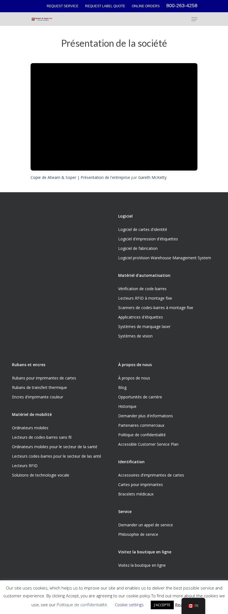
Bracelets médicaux (135, 494)
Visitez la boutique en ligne (142, 565)
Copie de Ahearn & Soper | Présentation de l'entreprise (80, 177)
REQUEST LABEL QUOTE (105, 6)
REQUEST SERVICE (62, 6)
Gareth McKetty (152, 177)
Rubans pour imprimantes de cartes (44, 378)
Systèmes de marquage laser (144, 326)
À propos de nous (134, 378)
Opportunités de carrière (140, 397)
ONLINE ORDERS (146, 6)
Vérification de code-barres (142, 288)
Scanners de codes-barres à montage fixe (155, 307)
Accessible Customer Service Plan (148, 444)
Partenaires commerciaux (141, 425)
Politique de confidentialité (142, 434)
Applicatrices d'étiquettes (140, 317)
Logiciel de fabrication (138, 248)
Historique (127, 406)
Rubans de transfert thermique (39, 387)
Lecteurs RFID (25, 465)
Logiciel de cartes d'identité (142, 229)
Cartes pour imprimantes (140, 484)
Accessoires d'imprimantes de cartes (151, 475)
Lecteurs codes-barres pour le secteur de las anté (56, 456)
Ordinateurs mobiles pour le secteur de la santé (54, 446)
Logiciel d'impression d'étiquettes (148, 238)
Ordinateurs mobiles (30, 427)
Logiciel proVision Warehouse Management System (164, 257)
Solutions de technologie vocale (40, 475)
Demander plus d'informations (145, 415)
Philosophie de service (138, 534)
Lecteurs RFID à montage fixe (145, 298)
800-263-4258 (181, 5)
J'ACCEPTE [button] (162, 604)
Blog (122, 387)
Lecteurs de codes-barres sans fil (41, 437)
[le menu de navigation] (194, 19)
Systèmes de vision (135, 336)
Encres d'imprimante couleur (37, 397)
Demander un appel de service (145, 524)
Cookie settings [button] (129, 604)
